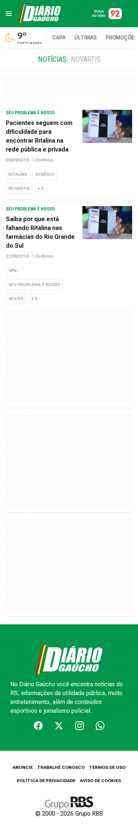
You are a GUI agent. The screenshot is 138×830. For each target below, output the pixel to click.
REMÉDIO (44, 174)
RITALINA (17, 174)
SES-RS (15, 298)
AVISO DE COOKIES (100, 780)
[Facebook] (38, 725)
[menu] (8, 13)
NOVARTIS (18, 188)
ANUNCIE (23, 767)
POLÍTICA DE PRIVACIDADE (46, 780)
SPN (12, 270)
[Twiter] (58, 725)
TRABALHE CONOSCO (61, 767)
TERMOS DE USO (107, 767)
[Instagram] (79, 725)
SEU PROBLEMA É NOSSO (34, 284)
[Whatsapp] (100, 725)
